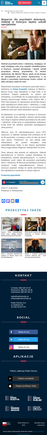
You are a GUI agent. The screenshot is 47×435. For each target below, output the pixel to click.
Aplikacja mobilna (29, 13)
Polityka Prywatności (23, 434)
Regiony (43, 13)
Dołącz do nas (23, 332)
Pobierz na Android (26, 378)
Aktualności (19, 13)
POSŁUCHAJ (26, 3)
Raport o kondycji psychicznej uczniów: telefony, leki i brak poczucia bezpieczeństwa (35, 255)
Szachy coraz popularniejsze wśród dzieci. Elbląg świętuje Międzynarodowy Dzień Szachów (11, 233)
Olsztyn (13, 13)
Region (37, 13)
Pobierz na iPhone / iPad (26, 386)
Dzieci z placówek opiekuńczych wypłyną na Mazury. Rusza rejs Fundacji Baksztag (11, 255)
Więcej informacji (38, 431)
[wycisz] (43, 182)
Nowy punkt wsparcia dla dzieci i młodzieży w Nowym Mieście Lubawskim (35, 233)
